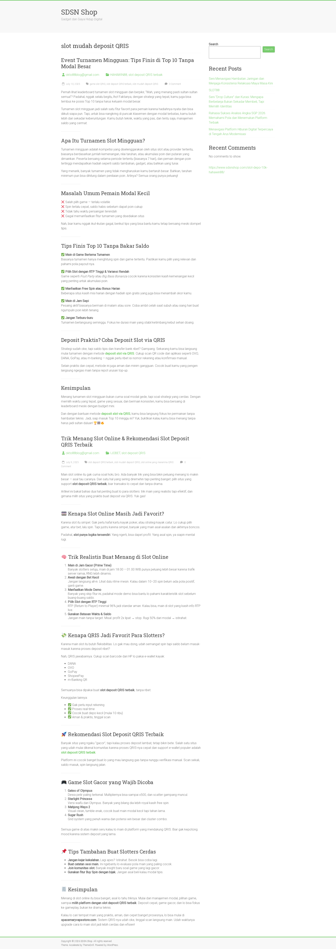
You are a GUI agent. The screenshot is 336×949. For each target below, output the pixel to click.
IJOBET (115, 453)
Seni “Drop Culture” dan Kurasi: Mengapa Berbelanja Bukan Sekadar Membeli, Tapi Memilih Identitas (236, 101)
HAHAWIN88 (118, 75)
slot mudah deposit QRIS (145, 84)
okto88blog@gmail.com (82, 75)
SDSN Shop (79, 12)
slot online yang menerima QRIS (157, 462)
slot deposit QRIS (133, 453)
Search (213, 44)
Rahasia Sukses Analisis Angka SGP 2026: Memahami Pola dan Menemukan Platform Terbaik (238, 117)
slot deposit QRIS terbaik (146, 75)
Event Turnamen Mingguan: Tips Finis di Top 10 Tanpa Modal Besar (127, 63)
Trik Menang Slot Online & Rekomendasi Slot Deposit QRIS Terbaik (125, 441)
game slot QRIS (97, 84)
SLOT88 (214, 90)
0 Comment (174, 84)
